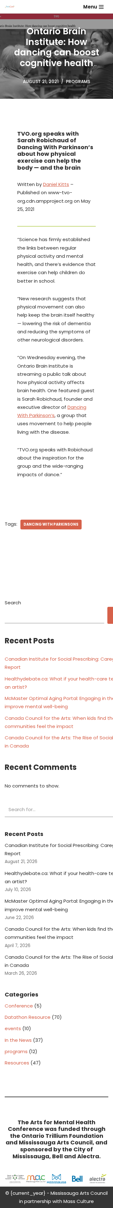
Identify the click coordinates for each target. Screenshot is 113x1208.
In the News (18, 1040)
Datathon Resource (28, 1017)
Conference (19, 1005)
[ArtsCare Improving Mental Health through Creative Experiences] (11, 6)
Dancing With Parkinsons (51, 524)
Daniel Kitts (56, 184)
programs (78, 82)
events (13, 1028)
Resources (17, 1062)
